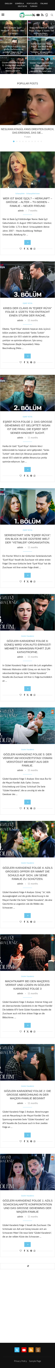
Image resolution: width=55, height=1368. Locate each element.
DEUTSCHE (22, 6)
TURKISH (33, 6)
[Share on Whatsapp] (34, 249)
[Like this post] (21, 249)
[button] (4, 47)
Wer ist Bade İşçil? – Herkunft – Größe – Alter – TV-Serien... (13, 30)
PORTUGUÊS (32, 3)
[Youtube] (38, 15)
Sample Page (35, 1361)
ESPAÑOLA (19, 3)
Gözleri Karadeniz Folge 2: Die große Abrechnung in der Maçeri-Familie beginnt (27, 1094)
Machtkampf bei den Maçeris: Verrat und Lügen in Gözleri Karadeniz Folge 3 (27, 985)
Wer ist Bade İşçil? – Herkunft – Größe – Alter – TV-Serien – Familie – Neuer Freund (27, 202)
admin (21, 211)
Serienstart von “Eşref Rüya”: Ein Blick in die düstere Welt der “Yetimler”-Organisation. (27, 539)
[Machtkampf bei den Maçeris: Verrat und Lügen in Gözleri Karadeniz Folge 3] (27, 952)
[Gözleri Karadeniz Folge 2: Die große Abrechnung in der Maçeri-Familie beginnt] (27, 1062)
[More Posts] (27, 1266)
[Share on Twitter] (28, 248)
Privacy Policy (20, 1361)
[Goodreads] (46, 15)
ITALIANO (44, 3)
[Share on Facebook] (24, 249)
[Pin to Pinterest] (31, 249)
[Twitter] (17, 1349)
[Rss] (42, 15)
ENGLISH (8, 3)
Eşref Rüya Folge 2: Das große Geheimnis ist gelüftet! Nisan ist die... (14, 49)
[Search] (51, 15)
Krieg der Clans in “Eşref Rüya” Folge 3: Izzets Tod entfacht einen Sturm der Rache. (27, 312)
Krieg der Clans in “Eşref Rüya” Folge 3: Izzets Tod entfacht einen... (41, 30)
